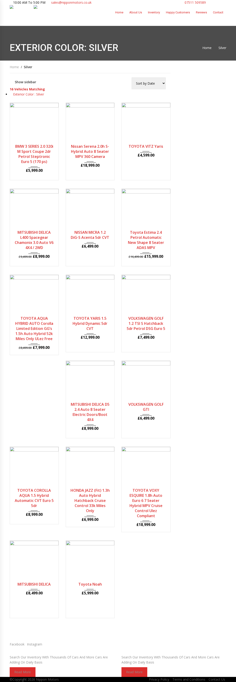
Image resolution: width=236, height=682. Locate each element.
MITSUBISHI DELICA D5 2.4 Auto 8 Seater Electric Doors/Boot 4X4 (90, 412)
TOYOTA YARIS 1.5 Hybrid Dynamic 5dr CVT (90, 323)
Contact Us (217, 679)
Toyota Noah (90, 584)
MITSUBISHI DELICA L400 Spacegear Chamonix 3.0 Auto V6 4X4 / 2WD (34, 240)
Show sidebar (25, 82)
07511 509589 (195, 2)
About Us (135, 12)
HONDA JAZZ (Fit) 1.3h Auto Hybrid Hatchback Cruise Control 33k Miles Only (90, 500)
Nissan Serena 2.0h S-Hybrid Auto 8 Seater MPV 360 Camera (90, 151)
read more (22, 672)
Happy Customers (178, 12)
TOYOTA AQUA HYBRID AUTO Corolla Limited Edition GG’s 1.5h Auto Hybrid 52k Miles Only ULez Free (34, 328)
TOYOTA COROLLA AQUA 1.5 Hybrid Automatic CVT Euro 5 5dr (34, 498)
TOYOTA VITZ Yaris (146, 146)
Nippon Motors (47, 679)
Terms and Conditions (188, 679)
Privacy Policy (159, 679)
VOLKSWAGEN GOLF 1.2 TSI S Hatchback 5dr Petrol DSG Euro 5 (146, 323)
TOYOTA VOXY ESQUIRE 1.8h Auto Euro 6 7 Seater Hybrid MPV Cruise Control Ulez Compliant (146, 503)
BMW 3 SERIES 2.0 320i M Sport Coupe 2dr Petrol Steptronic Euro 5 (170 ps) (34, 154)
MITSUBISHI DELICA (34, 584)
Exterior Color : (28, 94)
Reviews (201, 12)
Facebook (17, 644)
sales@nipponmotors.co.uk (71, 2)
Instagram (34, 644)
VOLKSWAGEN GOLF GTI (146, 407)
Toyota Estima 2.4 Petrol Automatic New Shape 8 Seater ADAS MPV (146, 240)
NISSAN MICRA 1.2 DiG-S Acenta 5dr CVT (90, 235)
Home (119, 12)
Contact (218, 12)
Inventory (154, 12)
